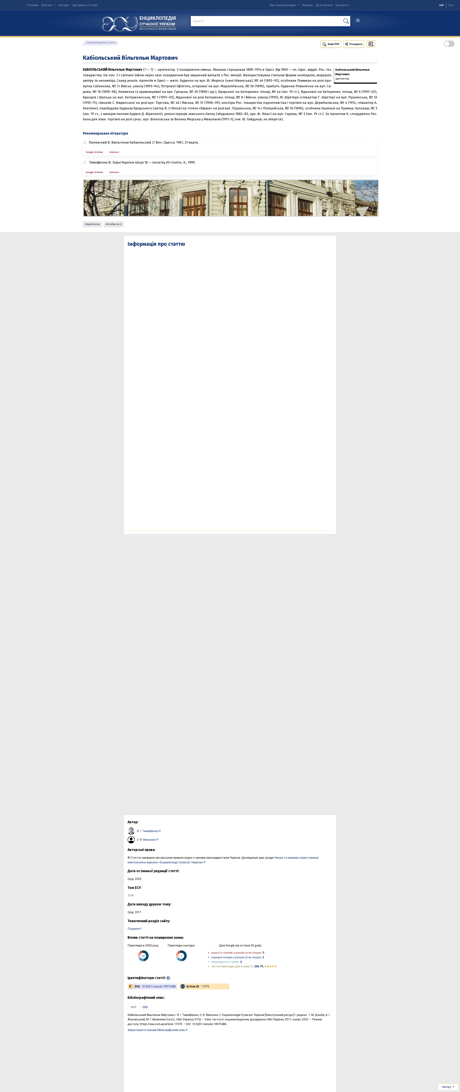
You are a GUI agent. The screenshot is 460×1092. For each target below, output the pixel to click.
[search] (358, 21)
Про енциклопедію (283, 5)
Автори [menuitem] (63, 5)
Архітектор (93, 224)
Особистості (114, 224)
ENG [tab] (145, 1007)
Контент (47, 5)
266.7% (265, 966)
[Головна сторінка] (119, 23)
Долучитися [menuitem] (324, 5)
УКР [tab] (133, 1007)
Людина (133, 928)
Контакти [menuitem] (342, 5)
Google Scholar (94, 152)
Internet (114, 152)
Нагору (447, 1087)
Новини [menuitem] (307, 5)
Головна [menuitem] (32, 5)
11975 (205, 986)
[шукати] (346, 21)
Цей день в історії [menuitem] (85, 5)
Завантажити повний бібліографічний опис (156, 1030)
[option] (451, 5)
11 (129, 895)
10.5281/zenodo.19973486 (159, 986)
